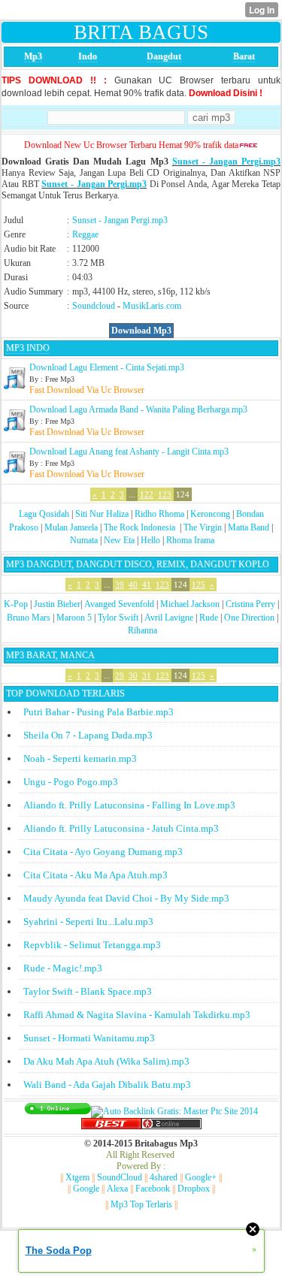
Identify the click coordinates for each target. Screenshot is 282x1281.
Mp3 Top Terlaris (141, 1204)
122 (146, 494)
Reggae (85, 234)
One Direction (249, 617)
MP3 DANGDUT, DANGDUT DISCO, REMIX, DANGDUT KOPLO (137, 564)
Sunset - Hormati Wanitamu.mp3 (89, 1038)
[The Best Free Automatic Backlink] (111, 1126)
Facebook (152, 1188)
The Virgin (202, 527)
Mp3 (33, 56)
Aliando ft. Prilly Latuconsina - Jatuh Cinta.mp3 (121, 828)
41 (146, 584)
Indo (87, 56)
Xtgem (77, 1177)
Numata (84, 540)
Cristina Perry (250, 604)
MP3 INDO (28, 348)
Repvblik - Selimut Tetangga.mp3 (92, 944)
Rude (208, 617)
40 (133, 584)
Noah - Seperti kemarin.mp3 (80, 758)
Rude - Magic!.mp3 (62, 968)
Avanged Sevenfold (119, 604)
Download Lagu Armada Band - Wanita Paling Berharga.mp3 (138, 409)
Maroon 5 (74, 617)
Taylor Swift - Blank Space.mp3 (87, 991)
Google (86, 1188)
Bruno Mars (28, 617)
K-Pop (16, 604)
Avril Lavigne (168, 617)
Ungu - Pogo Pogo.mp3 (70, 781)
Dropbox (193, 1188)
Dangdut (164, 56)
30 (133, 675)
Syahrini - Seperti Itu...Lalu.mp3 (88, 921)
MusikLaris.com (152, 306)
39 (119, 584)
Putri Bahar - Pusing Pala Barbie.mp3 (98, 712)
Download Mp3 (141, 330)
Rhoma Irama (190, 540)
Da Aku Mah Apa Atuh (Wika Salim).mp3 (106, 1061)
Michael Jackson (190, 604)
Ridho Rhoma (159, 514)
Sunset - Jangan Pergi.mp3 (226, 161)
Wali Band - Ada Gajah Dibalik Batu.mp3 (107, 1084)
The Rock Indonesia (140, 527)
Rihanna (142, 630)
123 (164, 494)
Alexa (117, 1188)
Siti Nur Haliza (102, 514)
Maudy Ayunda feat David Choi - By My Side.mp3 (126, 898)
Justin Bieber (57, 604)
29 (119, 675)
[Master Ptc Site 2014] (174, 1111)
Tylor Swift (118, 617)
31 (146, 675)
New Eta (119, 540)
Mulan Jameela (71, 527)
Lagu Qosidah (44, 514)
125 (198, 584)
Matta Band (248, 527)
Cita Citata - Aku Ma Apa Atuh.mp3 (95, 875)
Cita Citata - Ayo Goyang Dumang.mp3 (103, 851)
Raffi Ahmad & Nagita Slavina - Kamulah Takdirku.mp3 (136, 1014)
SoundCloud (119, 1177)
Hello (150, 540)
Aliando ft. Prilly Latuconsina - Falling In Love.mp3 (129, 805)
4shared (163, 1177)
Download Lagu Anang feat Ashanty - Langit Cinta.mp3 (129, 451)
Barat (244, 56)
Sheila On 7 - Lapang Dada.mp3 (88, 735)
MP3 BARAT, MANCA (50, 655)
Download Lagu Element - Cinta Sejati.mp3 (106, 367)
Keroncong (210, 514)
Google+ (201, 1177)
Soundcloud (93, 306)
